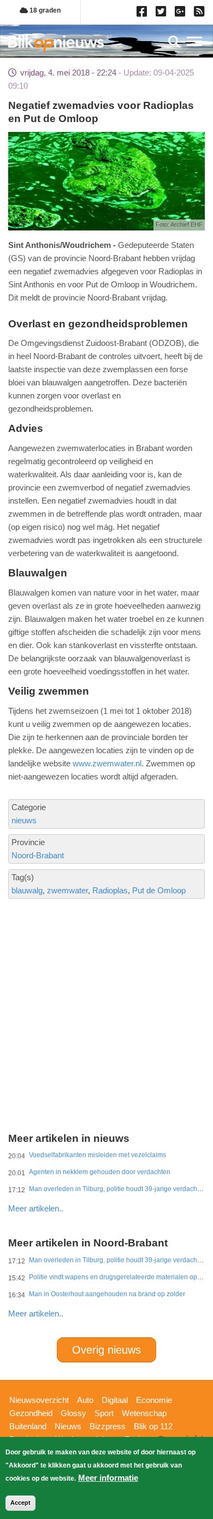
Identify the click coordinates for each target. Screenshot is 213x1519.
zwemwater (67, 890)
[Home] (56, 42)
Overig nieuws (106, 1350)
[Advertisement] (106, 975)
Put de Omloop (159, 890)
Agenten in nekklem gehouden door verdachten (99, 1172)
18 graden (44, 10)
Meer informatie (108, 1477)
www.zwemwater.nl (107, 763)
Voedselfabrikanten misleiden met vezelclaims (97, 1155)
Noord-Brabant (37, 855)
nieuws (24, 820)
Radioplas (110, 890)
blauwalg (27, 890)
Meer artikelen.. (35, 1208)
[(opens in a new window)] (143, 14)
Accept (20, 1502)
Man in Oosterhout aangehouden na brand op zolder (107, 1294)
